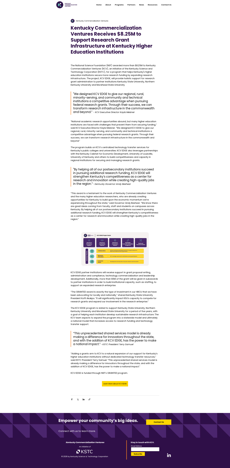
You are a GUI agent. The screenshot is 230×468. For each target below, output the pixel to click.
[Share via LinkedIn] (83, 399)
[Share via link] (89, 399)
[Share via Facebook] (72, 399)
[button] (119, 5)
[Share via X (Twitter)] (78, 399)
